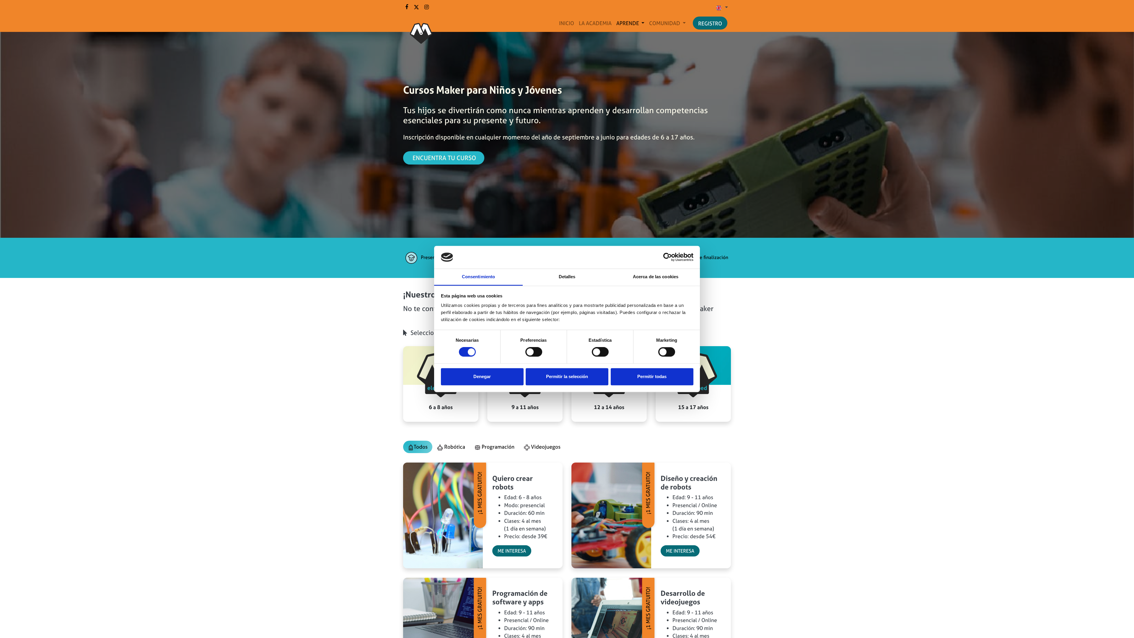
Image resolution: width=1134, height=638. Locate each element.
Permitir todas (652, 376)
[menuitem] (566, 23)
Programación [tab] (497, 446)
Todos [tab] (421, 446)
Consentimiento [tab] (478, 276)
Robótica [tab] (454, 446)
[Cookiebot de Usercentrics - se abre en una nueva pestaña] (667, 257)
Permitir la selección (567, 376)
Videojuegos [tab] (545, 446)
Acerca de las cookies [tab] (655, 276)
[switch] (533, 352)
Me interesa (512, 551)
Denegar (482, 376)
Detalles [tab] (567, 276)
